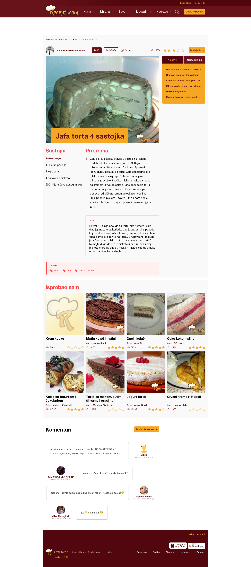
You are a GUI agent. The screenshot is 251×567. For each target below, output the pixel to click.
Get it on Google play (196, 545)
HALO (65, 557)
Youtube (170, 552)
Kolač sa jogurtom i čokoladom (65, 381)
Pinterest (201, 552)
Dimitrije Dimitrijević (74, 50)
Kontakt (109, 552)
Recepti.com (62, 10)
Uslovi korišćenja (86, 552)
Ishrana (105, 11)
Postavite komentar (147, 429)
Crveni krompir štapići (186, 381)
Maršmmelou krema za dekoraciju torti (183, 69)
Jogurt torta (146, 381)
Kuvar (87, 11)
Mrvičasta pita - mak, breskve (183, 97)
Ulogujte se (199, 3)
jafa (69, 270)
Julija (144, 454)
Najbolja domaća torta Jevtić (182, 75)
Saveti (123, 11)
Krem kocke (65, 321)
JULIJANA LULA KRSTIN (60, 476)
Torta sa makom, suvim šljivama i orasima (105, 381)
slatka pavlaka (86, 270)
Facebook (142, 552)
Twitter (156, 552)
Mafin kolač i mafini (105, 321)
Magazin (141, 11)
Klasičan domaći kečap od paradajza (183, 80)
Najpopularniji (194, 59)
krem (56, 270)
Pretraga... (177, 12)
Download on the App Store (178, 545)
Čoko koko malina (186, 321)
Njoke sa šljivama (176, 91)
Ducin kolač (146, 321)
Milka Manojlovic (61, 516)
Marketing (99, 552)
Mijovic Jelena (144, 496)
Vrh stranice (196, 534)
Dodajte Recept (194, 11)
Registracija (185, 3)
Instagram (185, 552)
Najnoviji (172, 59)
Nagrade (162, 11)
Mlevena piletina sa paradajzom (183, 86)
